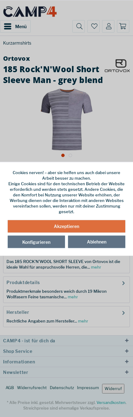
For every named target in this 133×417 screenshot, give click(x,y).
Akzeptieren (66, 226)
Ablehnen (96, 241)
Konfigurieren (36, 241)
